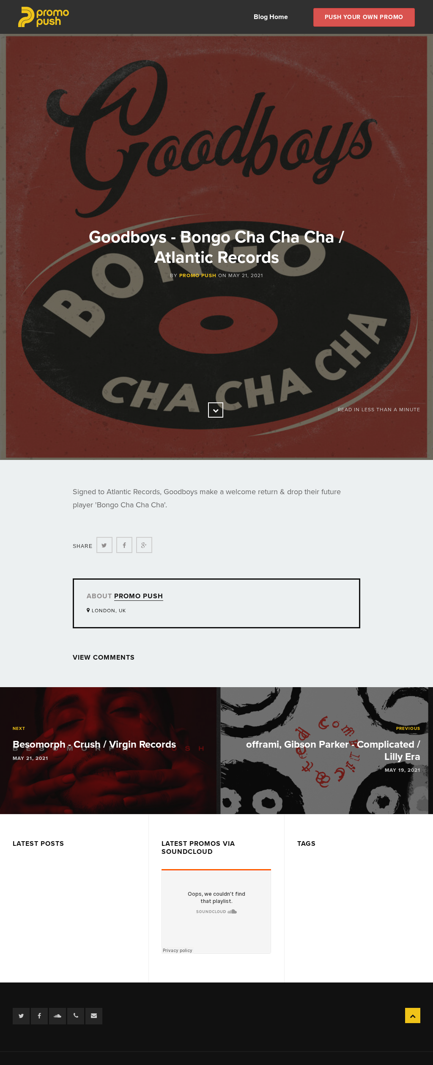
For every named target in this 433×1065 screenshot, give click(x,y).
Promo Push (197, 275)
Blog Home (271, 17)
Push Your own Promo (364, 17)
